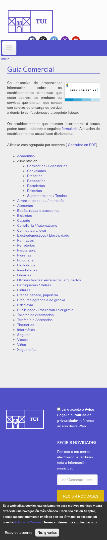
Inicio (5, 59)
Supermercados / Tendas (47, 196)
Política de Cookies (28, 522)
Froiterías (34, 176)
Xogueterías (26, 350)
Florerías (24, 255)
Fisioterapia (26, 250)
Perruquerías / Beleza (34, 285)
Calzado (23, 220)
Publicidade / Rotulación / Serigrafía (45, 310)
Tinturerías (25, 325)
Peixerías (34, 191)
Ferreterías (26, 245)
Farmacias (25, 240)
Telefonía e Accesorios (35, 320)
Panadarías (36, 181)
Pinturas (23, 290)
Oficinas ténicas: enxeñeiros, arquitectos (49, 280)
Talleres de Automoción (35, 315)
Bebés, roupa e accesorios (38, 211)
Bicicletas (24, 215)
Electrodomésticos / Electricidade (43, 235)
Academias (26, 156)
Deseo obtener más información (70, 522)
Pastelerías (36, 186)
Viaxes (22, 340)
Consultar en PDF (82, 145)
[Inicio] (30, 18)
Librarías (24, 275)
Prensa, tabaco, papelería (37, 295)
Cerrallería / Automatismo (37, 225)
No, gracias (47, 533)
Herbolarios (26, 265)
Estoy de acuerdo (18, 533)
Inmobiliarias (27, 270)
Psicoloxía (25, 305)
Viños (21, 345)
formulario (70, 129)
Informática (26, 330)
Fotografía (25, 260)
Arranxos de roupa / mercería (40, 201)
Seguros (23, 335)
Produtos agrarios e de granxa (41, 300)
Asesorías (25, 206)
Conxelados (36, 171)
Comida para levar (31, 230)
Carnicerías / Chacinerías (47, 166)
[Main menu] (9, 48)
